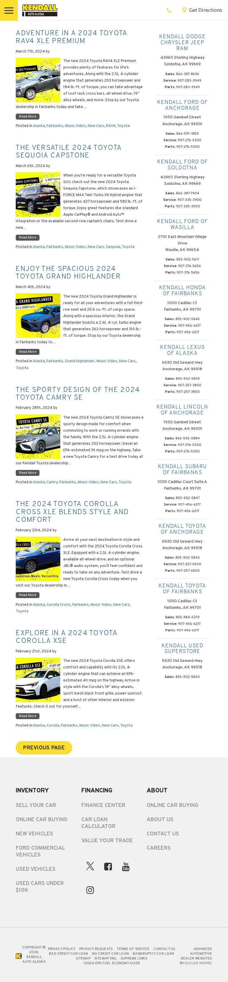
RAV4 (110, 126)
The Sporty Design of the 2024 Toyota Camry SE (78, 394)
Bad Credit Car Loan (68, 953)
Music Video (75, 126)
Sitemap (83, 958)
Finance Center (103, 805)
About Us (160, 819)
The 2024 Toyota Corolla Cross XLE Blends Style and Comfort (72, 512)
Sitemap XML (105, 958)
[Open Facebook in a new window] (108, 866)
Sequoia (113, 247)
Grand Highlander (80, 361)
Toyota (123, 126)
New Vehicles (34, 834)
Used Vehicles (36, 869)
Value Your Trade (107, 841)
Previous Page (44, 748)
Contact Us (163, 834)
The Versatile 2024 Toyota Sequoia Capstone (68, 152)
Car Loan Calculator (98, 823)
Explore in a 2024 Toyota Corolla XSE (66, 637)
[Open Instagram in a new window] (90, 890)
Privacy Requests (96, 949)
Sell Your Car (36, 805)
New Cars (96, 126)
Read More (27, 116)
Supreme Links (134, 958)
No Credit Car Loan (110, 953)
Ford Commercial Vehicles (40, 852)
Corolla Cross (58, 605)
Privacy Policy (62, 949)
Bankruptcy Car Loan (153, 953)
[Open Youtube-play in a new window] (125, 866)
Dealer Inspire (198, 963)
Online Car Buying (41, 819)
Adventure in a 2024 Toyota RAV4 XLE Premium (71, 37)
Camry (52, 482)
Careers (159, 848)
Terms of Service (133, 949)
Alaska (39, 126)
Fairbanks (55, 126)
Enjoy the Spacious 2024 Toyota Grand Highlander (68, 273)
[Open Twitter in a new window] (90, 867)
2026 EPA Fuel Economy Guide (111, 963)
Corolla (53, 725)
